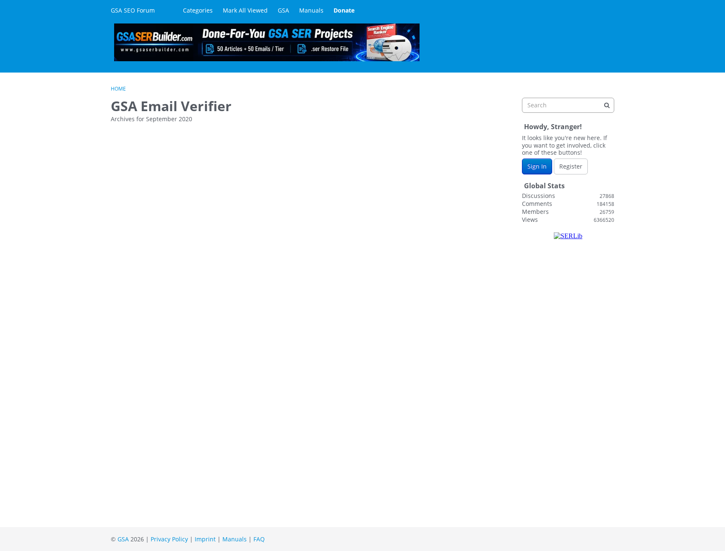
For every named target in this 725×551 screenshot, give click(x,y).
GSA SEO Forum (133, 10)
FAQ (259, 539)
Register (570, 166)
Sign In (537, 166)
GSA (283, 10)
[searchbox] (568, 105)
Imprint (205, 539)
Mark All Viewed (245, 10)
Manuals (311, 10)
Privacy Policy (169, 539)
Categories (198, 10)
